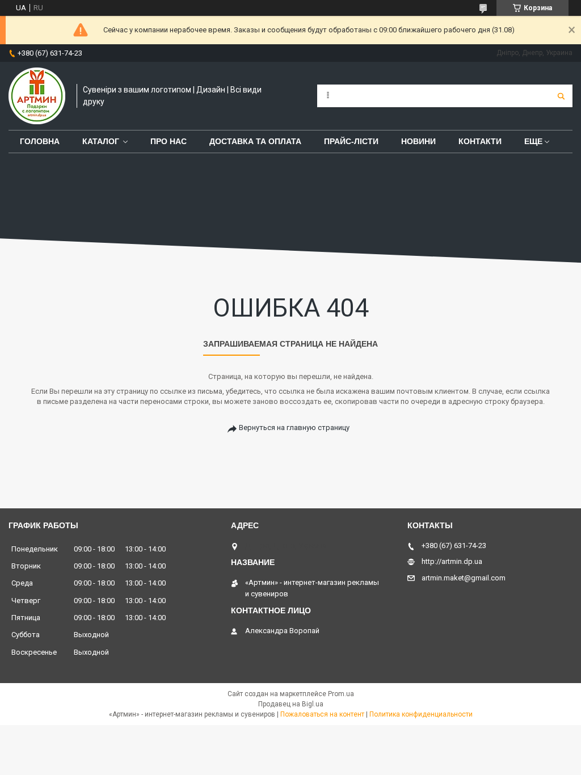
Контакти (480, 141)
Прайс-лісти (351, 141)
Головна (40, 141)
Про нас (168, 141)
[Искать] (561, 96)
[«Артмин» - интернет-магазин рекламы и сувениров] (37, 96)
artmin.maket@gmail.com (464, 578)
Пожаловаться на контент (322, 714)
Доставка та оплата (255, 141)
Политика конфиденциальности (421, 714)
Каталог (100, 141)
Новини (418, 141)
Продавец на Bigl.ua (290, 704)
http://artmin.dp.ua (452, 561)
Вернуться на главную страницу (294, 427)
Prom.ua (341, 694)
